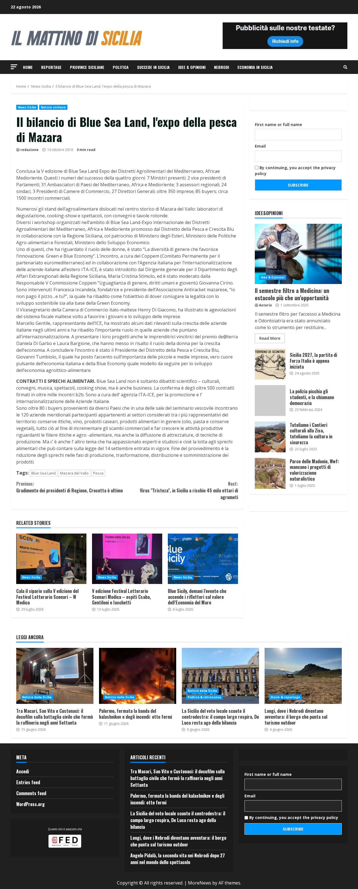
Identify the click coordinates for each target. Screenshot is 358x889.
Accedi (22, 771)
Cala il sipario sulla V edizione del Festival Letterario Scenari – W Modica (51, 559)
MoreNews (199, 883)
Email (260, 146)
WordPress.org (30, 804)
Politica (121, 67)
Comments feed (31, 793)
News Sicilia (27, 107)
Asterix (265, 305)
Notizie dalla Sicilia (36, 697)
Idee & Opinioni (192, 67)
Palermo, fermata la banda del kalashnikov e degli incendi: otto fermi (137, 676)
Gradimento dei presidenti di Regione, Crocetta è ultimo (69, 487)
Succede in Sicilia (153, 67)
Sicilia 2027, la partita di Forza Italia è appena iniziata (270, 364)
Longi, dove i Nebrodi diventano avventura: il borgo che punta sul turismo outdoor (303, 676)
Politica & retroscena (204, 697)
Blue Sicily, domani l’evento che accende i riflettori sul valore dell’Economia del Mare (203, 559)
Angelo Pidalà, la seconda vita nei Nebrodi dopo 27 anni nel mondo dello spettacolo (177, 858)
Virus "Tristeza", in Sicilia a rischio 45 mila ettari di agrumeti (189, 490)
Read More (269, 338)
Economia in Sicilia (255, 67)
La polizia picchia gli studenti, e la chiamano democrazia (270, 400)
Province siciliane (87, 67)
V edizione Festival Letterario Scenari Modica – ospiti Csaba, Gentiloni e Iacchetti (127, 559)
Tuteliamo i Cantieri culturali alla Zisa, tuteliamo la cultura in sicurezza (270, 437)
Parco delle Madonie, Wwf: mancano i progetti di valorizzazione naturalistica (270, 473)
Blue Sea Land (43, 473)
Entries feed (28, 782)
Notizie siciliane (53, 107)
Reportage (51, 67)
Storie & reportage (285, 697)
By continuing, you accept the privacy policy (295, 170)
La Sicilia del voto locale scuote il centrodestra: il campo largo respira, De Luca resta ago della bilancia (220, 676)
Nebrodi (221, 67)
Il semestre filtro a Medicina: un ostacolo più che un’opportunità (298, 254)
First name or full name (278, 124)
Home (28, 67)
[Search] (345, 67)
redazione (29, 149)
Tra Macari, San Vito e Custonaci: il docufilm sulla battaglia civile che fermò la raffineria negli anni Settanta (54, 676)
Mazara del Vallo (74, 473)
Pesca (98, 473)
